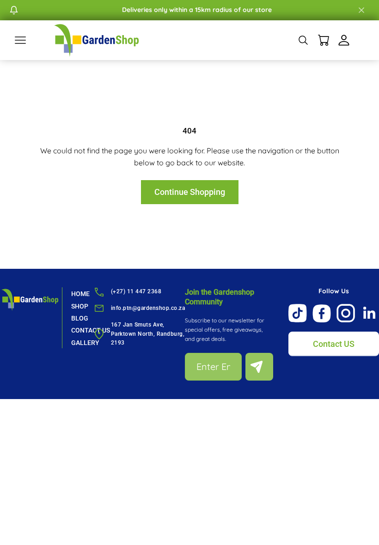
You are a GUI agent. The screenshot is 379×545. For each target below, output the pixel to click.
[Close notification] (361, 10)
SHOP (79, 306)
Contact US (334, 344)
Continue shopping (189, 192)
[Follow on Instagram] (345, 313)
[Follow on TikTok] (297, 313)
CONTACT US (90, 330)
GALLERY (85, 342)
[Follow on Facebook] (321, 313)
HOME (80, 293)
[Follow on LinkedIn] (370, 313)
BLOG (79, 318)
